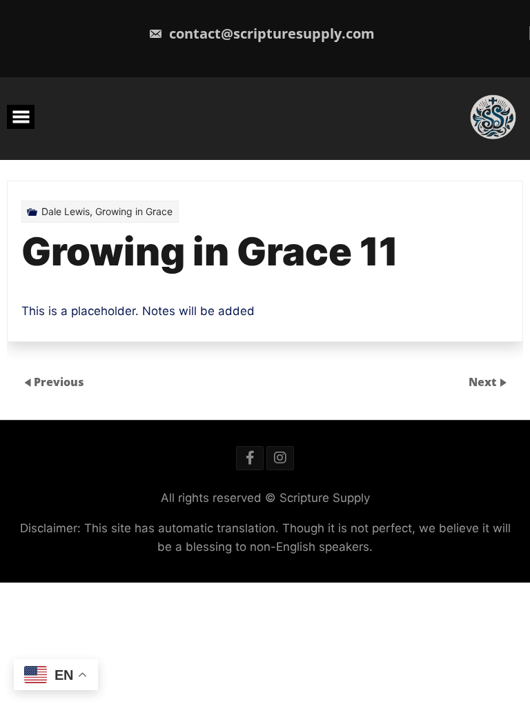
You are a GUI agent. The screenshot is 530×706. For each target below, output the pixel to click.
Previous (59, 382)
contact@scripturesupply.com (270, 33)
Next (484, 382)
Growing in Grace (134, 211)
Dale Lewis (65, 211)
